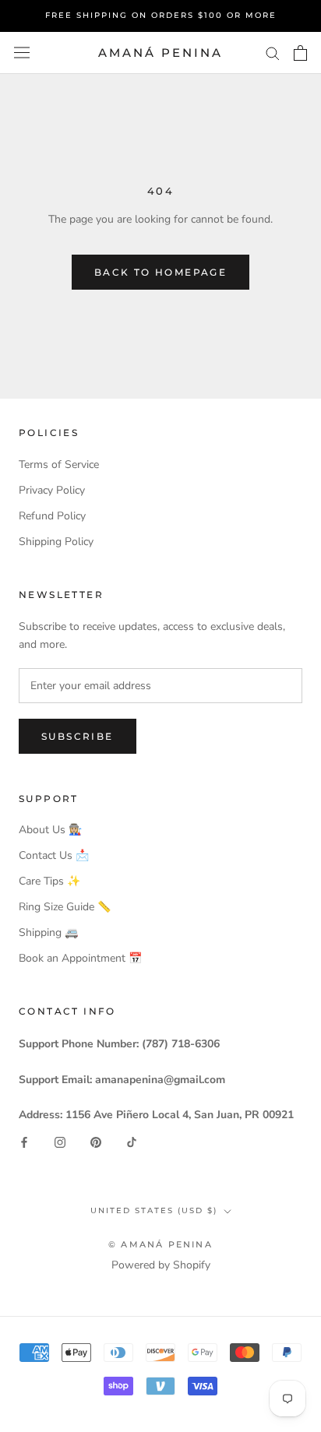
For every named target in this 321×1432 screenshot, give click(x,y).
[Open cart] (300, 53)
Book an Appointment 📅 (80, 958)
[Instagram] (60, 1141)
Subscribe (77, 736)
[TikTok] (131, 1141)
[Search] (273, 52)
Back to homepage (160, 272)
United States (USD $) (153, 1210)
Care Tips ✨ (49, 881)
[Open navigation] (22, 52)
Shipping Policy (56, 541)
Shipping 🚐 (48, 932)
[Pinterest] (95, 1141)
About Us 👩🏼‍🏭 (50, 829)
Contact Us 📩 (54, 855)
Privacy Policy (52, 490)
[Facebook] (24, 1141)
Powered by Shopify (160, 1265)
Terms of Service (59, 464)
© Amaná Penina (160, 1244)
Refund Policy (52, 515)
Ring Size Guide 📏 (65, 906)
